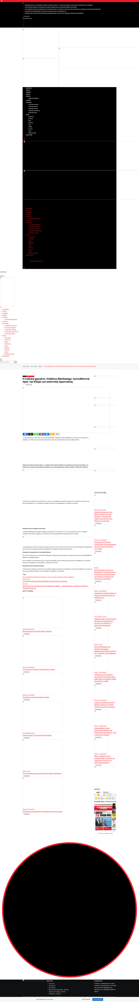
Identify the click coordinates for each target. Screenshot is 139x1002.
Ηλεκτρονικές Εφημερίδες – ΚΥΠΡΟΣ (58, 989)
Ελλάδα (96, 568)
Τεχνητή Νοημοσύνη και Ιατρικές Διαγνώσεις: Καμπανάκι (42, 773)
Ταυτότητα (51, 983)
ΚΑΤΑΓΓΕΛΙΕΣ (29, 134)
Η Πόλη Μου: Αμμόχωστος (34, 110)
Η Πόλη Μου (29, 102)
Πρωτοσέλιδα (26, 629)
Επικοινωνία (52, 985)
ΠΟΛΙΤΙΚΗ (28, 96)
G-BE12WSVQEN (49, 999)
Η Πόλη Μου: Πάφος (32, 112)
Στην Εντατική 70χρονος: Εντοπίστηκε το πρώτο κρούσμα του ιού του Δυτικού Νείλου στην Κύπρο (51, 7)
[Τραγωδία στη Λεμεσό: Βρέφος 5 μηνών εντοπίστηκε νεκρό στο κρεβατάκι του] (101, 586)
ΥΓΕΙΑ (29, 124)
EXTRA (27, 114)
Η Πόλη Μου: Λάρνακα (33, 108)
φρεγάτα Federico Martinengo (66, 577)
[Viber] (41, 434)
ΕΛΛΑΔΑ (28, 94)
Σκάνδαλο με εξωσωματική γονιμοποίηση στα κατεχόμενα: (42, 811)
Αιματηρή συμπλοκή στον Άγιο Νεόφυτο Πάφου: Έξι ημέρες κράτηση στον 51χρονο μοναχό (104, 705)
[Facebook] (25, 434)
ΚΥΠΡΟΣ (28, 90)
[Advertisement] (58, 452)
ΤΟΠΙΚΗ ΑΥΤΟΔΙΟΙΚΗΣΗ (33, 98)
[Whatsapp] (36, 434)
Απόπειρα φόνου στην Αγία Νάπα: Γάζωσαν (37, 631)
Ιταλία (41, 577)
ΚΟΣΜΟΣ (30, 126)
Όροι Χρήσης (52, 987)
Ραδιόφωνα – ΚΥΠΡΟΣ (55, 993)
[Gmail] (57, 434)
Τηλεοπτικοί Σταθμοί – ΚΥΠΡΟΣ (57, 991)
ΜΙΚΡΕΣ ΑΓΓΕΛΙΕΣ (32, 132)
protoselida (111, 833)
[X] (30, 434)
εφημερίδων (106, 833)
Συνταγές (30, 128)
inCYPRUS (28, 100)
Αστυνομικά (31, 116)
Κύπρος (45, 577)
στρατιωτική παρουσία (53, 577)
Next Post (25, 584)
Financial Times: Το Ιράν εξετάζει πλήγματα (37, 735)
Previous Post (26, 579)
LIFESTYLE (30, 118)
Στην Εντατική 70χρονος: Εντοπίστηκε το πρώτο (39, 669)
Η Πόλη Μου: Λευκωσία (33, 104)
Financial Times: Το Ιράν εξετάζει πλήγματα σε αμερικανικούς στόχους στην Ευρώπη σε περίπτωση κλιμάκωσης (54, 13)
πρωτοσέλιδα (100, 833)
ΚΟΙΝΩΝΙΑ (28, 92)
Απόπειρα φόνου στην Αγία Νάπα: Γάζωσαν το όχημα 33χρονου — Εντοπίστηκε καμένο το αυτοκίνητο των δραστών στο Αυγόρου (59, 5)
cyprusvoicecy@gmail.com (36, 261)
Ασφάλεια (36, 577)
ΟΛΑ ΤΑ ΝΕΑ (29, 88)
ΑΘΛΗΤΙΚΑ (30, 122)
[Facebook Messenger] (46, 434)
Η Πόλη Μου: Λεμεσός (33, 106)
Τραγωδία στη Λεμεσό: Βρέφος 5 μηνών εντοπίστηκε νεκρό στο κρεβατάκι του (45, 11)
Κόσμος (32, 733)
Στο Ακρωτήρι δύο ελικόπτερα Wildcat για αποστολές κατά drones (45, 581)
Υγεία (28, 771)
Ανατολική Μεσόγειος (28, 577)
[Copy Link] (52, 434)
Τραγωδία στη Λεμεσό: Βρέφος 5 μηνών (36, 697)
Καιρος (29, 130)
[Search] (24, 138)
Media (29, 120)
